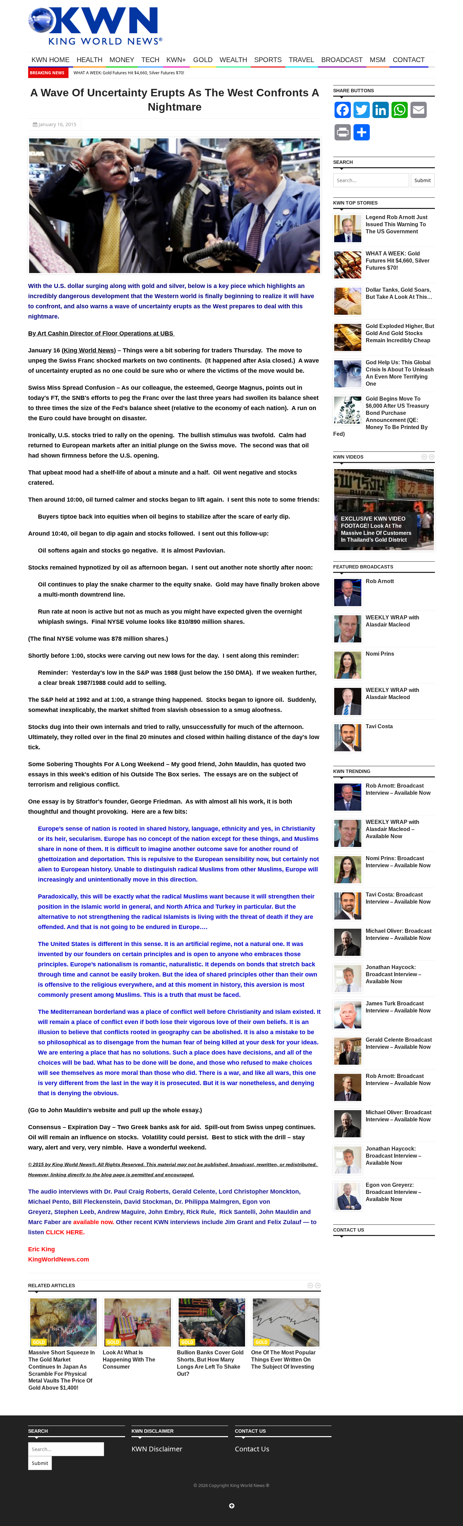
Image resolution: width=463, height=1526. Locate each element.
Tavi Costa (379, 726)
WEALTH (233, 59)
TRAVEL (301, 59)
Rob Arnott (380, 581)
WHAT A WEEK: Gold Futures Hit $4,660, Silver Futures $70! (127, 73)
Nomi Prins (380, 654)
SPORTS (268, 59)
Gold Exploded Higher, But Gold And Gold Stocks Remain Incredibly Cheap (400, 333)
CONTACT (409, 59)
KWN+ (176, 59)
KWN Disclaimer (157, 1448)
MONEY (121, 59)
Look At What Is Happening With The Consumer (129, 1360)
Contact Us (252, 1448)
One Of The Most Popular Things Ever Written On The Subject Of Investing (283, 1360)
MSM (378, 59)
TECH (150, 59)
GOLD (203, 59)
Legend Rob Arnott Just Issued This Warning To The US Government (396, 224)
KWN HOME (50, 59)
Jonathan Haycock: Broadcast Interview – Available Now (393, 974)
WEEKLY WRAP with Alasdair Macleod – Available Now (392, 829)
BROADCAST (342, 59)
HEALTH (89, 59)
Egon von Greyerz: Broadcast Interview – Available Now (393, 1192)
